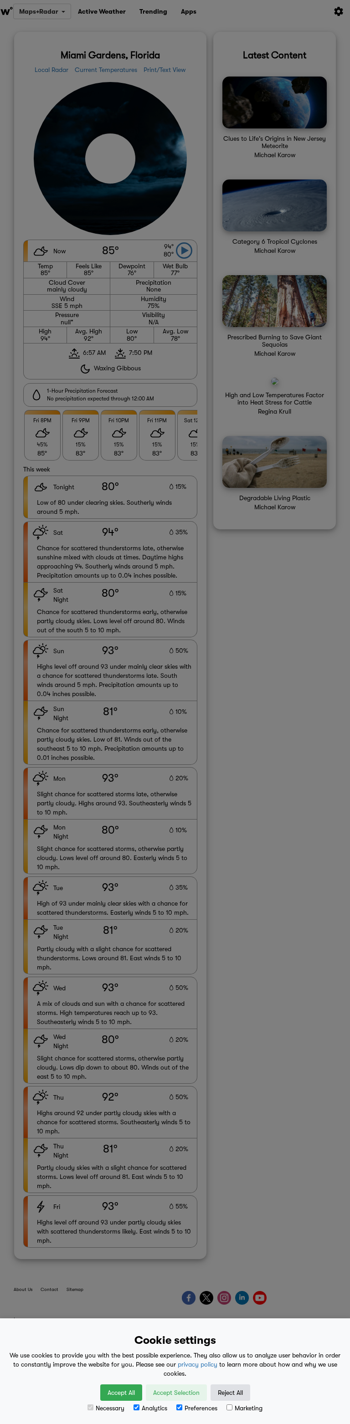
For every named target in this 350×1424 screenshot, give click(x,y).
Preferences (201, 1408)
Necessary (110, 1408)
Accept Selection (176, 1392)
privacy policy (197, 1364)
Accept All (121, 1392)
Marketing (248, 1408)
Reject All (230, 1392)
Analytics (154, 1408)
